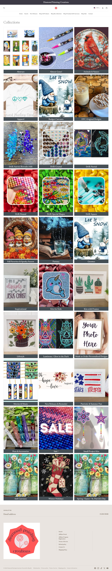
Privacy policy (44, 568)
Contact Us (62, 547)
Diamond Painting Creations (14, 568)
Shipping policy (62, 568)
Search (60, 531)
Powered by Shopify (27, 568)
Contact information (72, 568)
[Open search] (4, 8)
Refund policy (62, 544)
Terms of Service (63, 541)
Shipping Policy (63, 550)
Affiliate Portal (63, 534)
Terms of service (53, 568)
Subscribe (104, 514)
